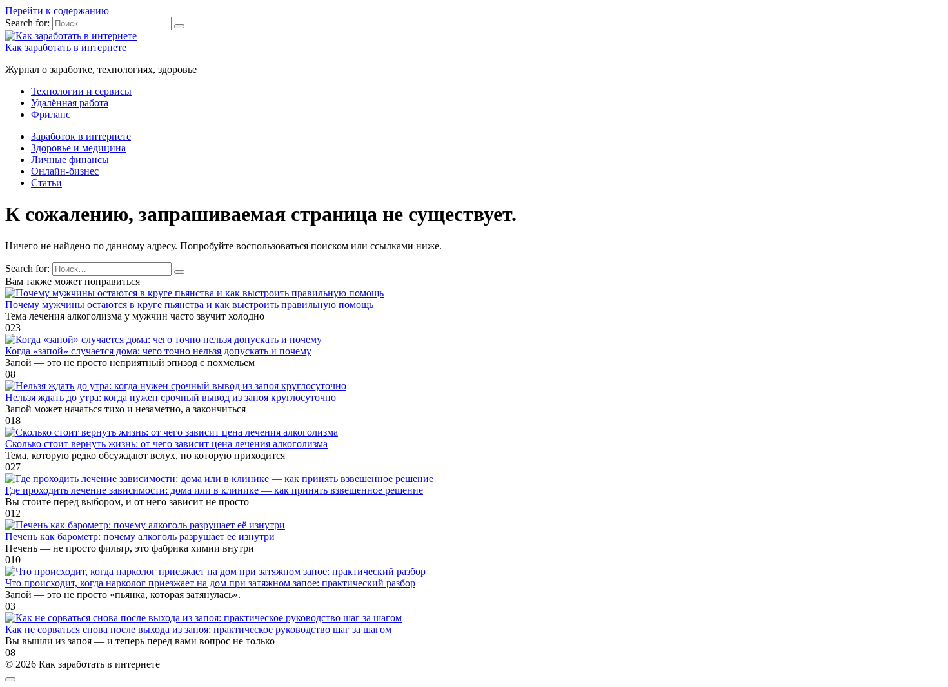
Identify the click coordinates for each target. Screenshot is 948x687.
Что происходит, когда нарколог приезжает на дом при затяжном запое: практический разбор (210, 582)
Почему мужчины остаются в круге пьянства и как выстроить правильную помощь (189, 304)
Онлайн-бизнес (65, 171)
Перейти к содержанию (57, 10)
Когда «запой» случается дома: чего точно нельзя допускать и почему (158, 350)
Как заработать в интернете (65, 47)
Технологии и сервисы (81, 91)
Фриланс (50, 114)
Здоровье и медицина (78, 147)
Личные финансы (70, 159)
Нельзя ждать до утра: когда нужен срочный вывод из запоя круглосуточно (170, 397)
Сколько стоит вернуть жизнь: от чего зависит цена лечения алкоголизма (166, 443)
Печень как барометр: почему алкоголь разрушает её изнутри (140, 536)
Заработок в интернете (81, 136)
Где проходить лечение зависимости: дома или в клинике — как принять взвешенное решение (214, 490)
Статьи (46, 182)
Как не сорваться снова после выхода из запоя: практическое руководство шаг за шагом (198, 629)
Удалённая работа (69, 102)
